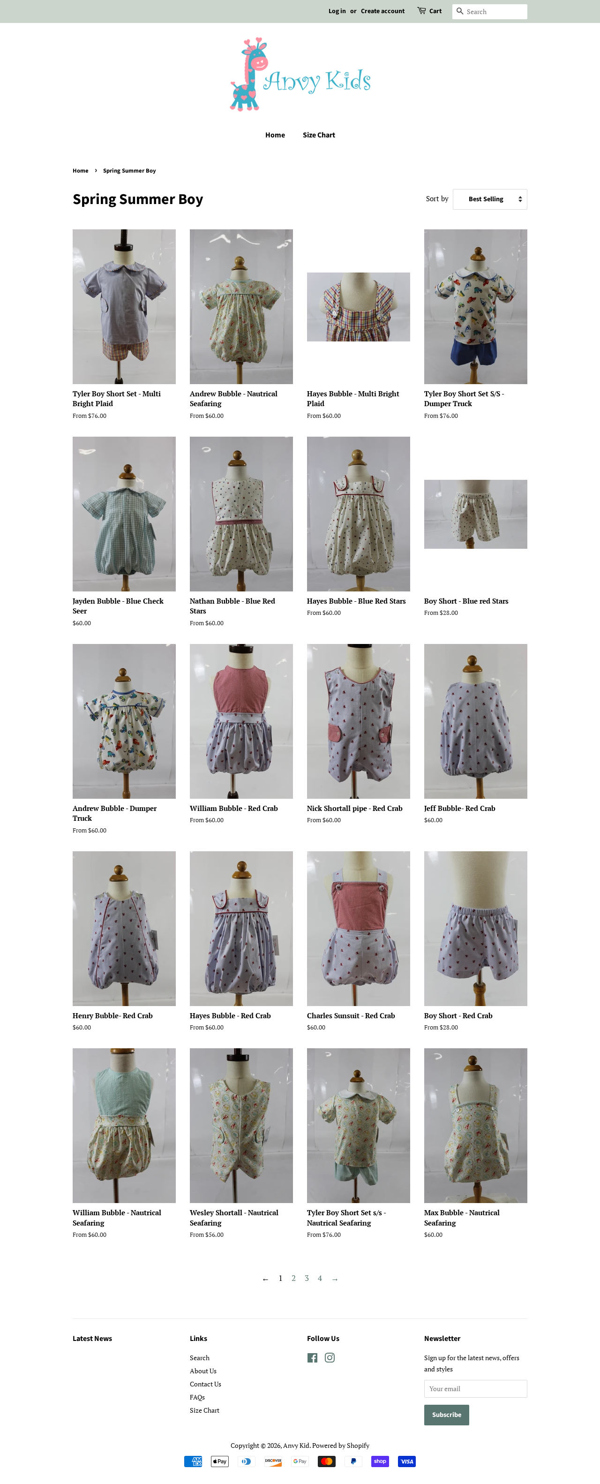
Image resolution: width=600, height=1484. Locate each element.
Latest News (92, 1338)
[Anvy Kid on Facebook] (312, 1359)
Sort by (437, 198)
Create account (383, 11)
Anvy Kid (296, 1445)
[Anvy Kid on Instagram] (329, 1359)
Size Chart (319, 135)
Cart (435, 11)
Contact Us (205, 1383)
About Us (203, 1370)
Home (275, 135)
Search (200, 1357)
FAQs (197, 1397)
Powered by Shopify (340, 1445)
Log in (337, 11)
